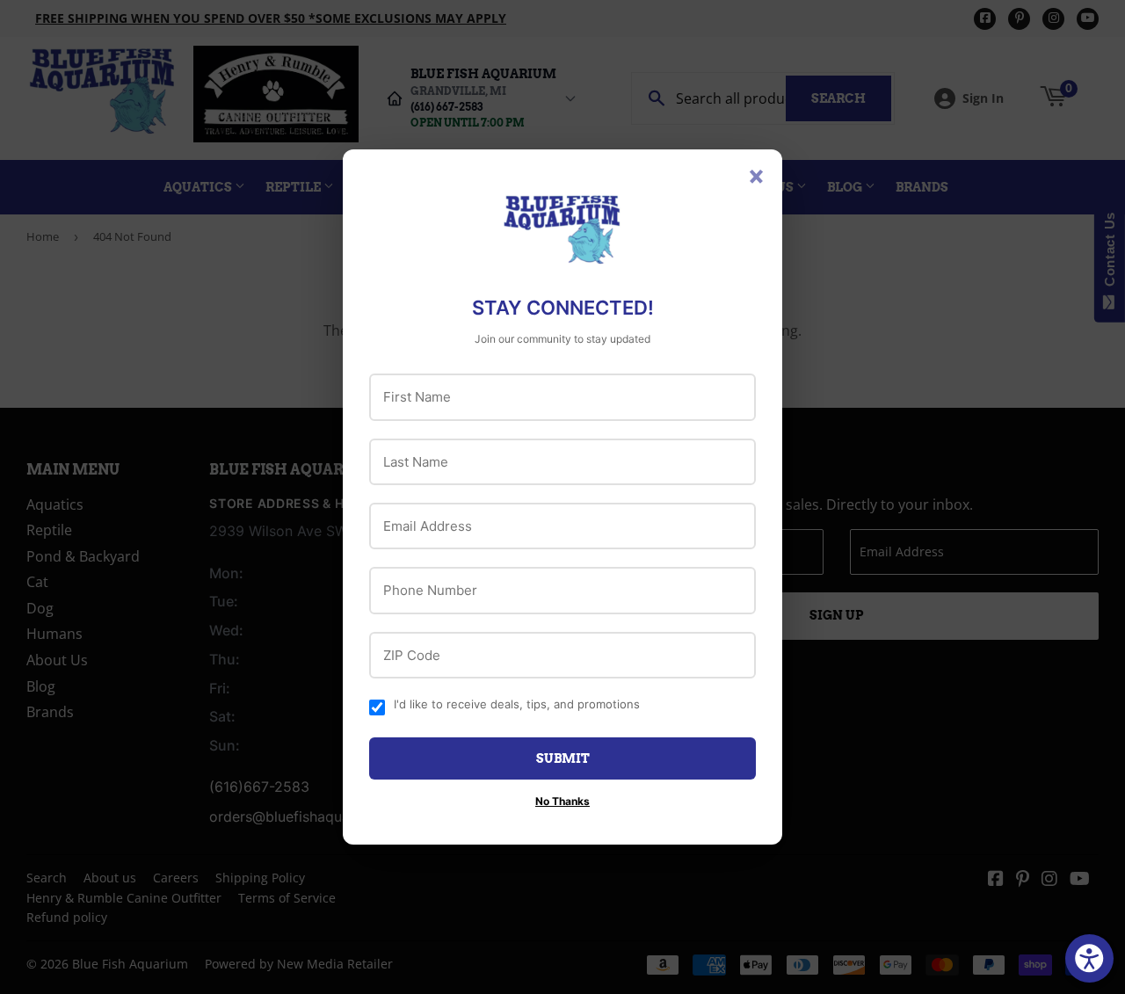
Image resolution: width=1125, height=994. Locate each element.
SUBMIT (563, 758)
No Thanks (562, 801)
